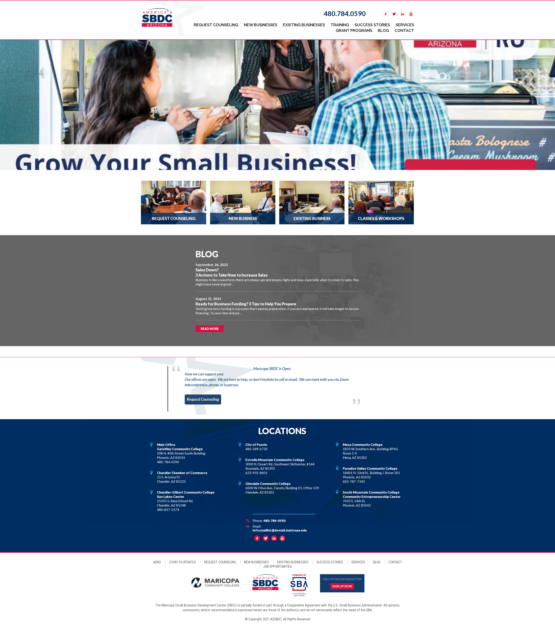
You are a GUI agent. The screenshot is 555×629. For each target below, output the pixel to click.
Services (405, 25)
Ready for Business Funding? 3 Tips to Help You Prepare (246, 303)
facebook (385, 14)
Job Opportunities (277, 566)
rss (411, 14)
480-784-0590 (274, 521)
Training (340, 25)
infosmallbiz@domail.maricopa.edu (280, 530)
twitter (394, 14)
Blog (383, 30)
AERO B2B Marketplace (277, 105)
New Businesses (260, 25)
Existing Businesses (304, 25)
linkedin (402, 14)
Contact (404, 30)
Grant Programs (354, 30)
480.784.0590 (345, 13)
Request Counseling (216, 25)
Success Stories (372, 25)
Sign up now (342, 586)
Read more (210, 329)
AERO (157, 562)
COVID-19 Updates (182, 562)
